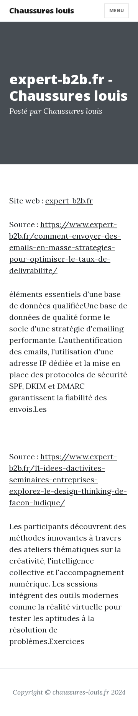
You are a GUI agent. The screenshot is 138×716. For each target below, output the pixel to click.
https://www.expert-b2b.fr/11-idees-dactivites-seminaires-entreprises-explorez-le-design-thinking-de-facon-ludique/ (68, 479)
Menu (116, 10)
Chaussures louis (41, 10)
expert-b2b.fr (69, 200)
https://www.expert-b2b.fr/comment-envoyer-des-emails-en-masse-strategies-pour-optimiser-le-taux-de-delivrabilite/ (65, 247)
